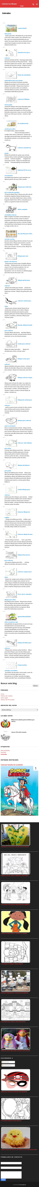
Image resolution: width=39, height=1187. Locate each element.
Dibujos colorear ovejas (25, 377)
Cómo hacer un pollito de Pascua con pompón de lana (19, 1149)
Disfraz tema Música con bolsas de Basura (14, 993)
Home (22, 6)
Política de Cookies (6, 696)
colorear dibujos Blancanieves (11, 1120)
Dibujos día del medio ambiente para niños (14, 875)
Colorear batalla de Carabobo (12, 765)
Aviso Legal (4, 698)
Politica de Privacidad (7, 700)
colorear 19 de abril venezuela (18, 732)
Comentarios (7, 1065)
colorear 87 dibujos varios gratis (12, 964)
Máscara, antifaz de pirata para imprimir (14, 1092)
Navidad (3, 752)
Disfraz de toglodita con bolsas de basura (15, 846)
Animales (4, 754)
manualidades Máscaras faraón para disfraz (15, 1051)
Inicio (2, 694)
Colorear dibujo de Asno (25, 534)
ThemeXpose (22, 1184)
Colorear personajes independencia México (15, 904)
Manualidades (5, 750)
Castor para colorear (24, 344)
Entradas (6, 1062)
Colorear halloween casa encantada (13, 1022)
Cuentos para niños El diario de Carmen (14, 933)
